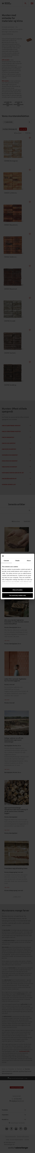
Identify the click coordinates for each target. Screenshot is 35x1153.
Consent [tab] (6, 560)
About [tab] (29, 560)
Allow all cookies (17, 590)
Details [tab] (17, 560)
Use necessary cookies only (17, 595)
